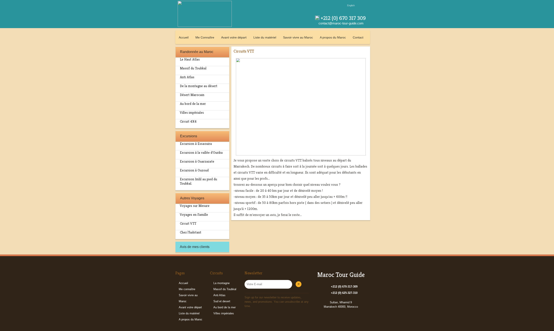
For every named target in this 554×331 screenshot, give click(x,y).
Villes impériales (223, 313)
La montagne (221, 283)
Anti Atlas (219, 295)
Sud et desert (221, 301)
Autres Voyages (192, 198)
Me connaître (187, 289)
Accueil (183, 37)
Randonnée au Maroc (196, 52)
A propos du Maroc (333, 37)
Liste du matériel (264, 37)
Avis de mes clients (194, 247)
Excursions (188, 136)
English (350, 5)
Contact (358, 37)
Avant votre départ (233, 37)
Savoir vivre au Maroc (298, 37)
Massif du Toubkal (224, 289)
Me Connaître (204, 37)
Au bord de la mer (224, 307)
